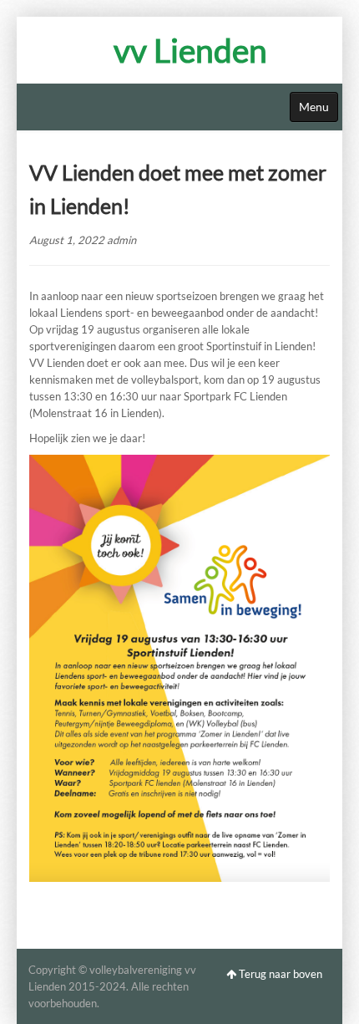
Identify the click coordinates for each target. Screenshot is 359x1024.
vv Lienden (190, 50)
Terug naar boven (279, 974)
